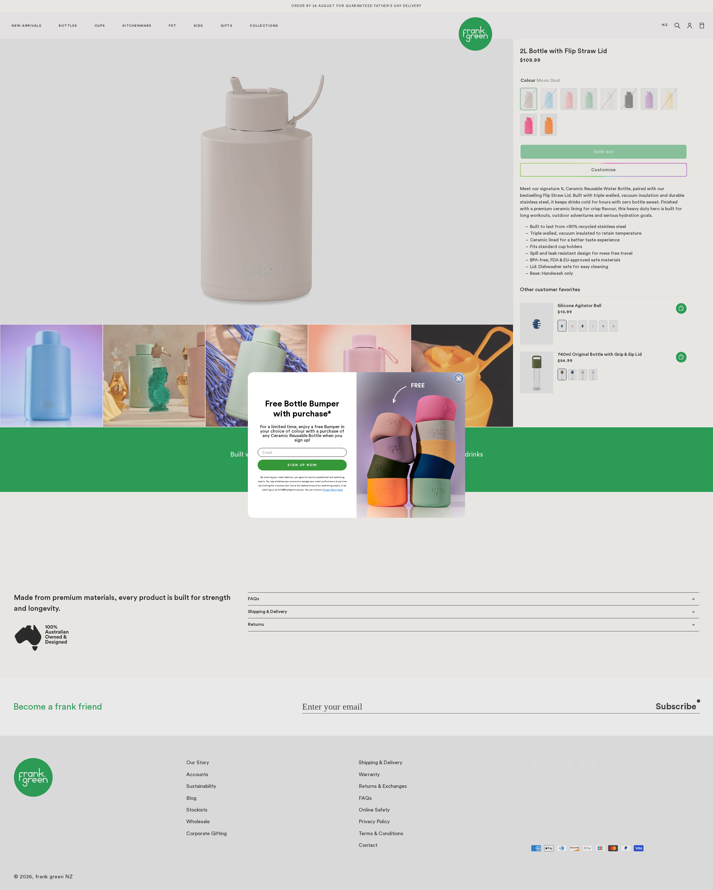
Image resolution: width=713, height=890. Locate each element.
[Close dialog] (459, 378)
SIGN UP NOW (302, 465)
